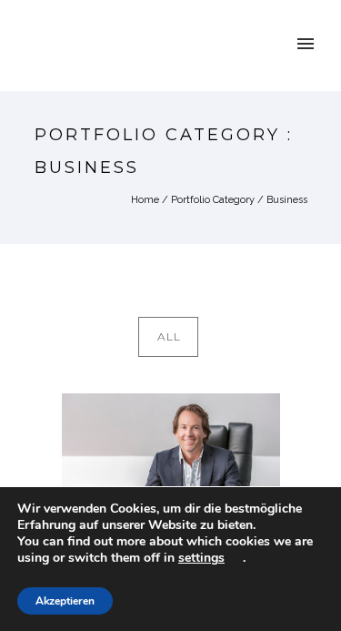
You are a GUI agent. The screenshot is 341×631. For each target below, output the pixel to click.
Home (145, 200)
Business (286, 200)
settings (201, 558)
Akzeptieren (65, 601)
